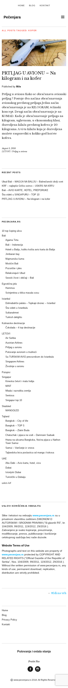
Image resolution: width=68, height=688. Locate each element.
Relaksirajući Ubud (15, 273)
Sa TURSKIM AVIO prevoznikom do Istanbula (29, 356)
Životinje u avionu (14, 366)
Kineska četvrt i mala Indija (19, 381)
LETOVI (6, 151)
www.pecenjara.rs (43, 515)
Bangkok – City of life (16, 420)
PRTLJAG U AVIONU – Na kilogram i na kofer (26, 199)
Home (21, 5)
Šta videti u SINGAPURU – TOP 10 (20, 194)
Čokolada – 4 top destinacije (20, 327)
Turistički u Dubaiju (15, 477)
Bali (4, 235)
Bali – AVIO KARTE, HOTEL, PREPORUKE (25, 190)
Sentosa (9, 395)
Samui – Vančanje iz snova (19, 447)
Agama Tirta (11, 240)
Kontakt (45, 5)
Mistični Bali (11, 263)
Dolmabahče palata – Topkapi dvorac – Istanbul (30, 303)
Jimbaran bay (12, 254)
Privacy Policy (9, 619)
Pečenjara (12, 17)
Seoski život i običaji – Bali (19, 277)
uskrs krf (6, 483)
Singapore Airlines (14, 361)
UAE (4, 458)
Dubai (8, 467)
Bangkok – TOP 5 (14, 425)
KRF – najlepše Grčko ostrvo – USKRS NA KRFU (28, 185)
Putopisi (6, 372)
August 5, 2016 (9, 148)
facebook (30, 671)
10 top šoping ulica (12, 231)
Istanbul (6, 298)
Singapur (6, 377)
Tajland (5, 416)
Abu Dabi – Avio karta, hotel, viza (23, 463)
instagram (37, 671)
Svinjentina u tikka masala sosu (22, 292)
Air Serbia (10, 338)
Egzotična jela (9, 283)
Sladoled (6, 406)
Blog (32, 5)
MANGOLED (12, 410)
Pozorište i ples (13, 268)
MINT (8, 386)
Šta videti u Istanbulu (16, 308)
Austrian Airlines (13, 342)
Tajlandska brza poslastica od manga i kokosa (29, 452)
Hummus (10, 288)
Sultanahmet (12, 312)
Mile (18, 86)
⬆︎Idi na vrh (58, 593)
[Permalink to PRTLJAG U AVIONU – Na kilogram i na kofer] (34, 65)
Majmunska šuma (14, 258)
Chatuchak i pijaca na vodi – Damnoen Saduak (30, 435)
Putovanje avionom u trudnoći (21, 352)
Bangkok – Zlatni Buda (17, 430)
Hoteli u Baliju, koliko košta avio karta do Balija (30, 249)
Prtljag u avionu (19, 151)
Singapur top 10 (13, 400)
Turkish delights (13, 317)
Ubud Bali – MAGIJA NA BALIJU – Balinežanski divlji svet (32, 181)
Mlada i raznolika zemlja (18, 390)
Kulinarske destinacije (13, 323)
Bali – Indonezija (14, 244)
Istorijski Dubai (13, 472)
